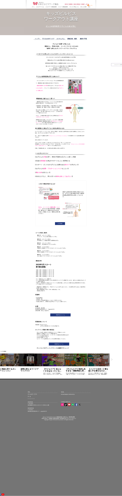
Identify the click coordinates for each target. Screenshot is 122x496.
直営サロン (65, 417)
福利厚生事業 (72, 417)
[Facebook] (76, 404)
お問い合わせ (45, 418)
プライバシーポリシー (71, 418)
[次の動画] (112, 359)
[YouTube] (69, 404)
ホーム (44, 417)
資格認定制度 (59, 417)
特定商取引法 (63, 418)
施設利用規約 (56, 418)
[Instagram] (62, 404)
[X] (79, 404)
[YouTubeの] (3, 494)
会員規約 (50, 418)
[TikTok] (65, 404)
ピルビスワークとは (51, 417)
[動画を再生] (7, 359)
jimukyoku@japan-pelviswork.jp (68, 394)
